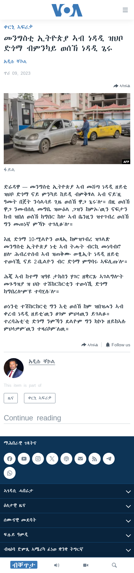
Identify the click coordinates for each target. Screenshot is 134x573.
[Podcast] (66, 459)
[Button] (121, 86)
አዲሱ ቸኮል (15, 61)
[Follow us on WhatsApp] (10, 473)
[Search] (114, 565)
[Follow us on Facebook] (10, 459)
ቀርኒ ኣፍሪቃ (18, 27)
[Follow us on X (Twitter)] (52, 459)
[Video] (85, 565)
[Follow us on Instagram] (38, 459)
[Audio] (56, 565)
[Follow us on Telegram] (109, 459)
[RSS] (94, 459)
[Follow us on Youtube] (24, 459)
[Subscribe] (80, 459)
